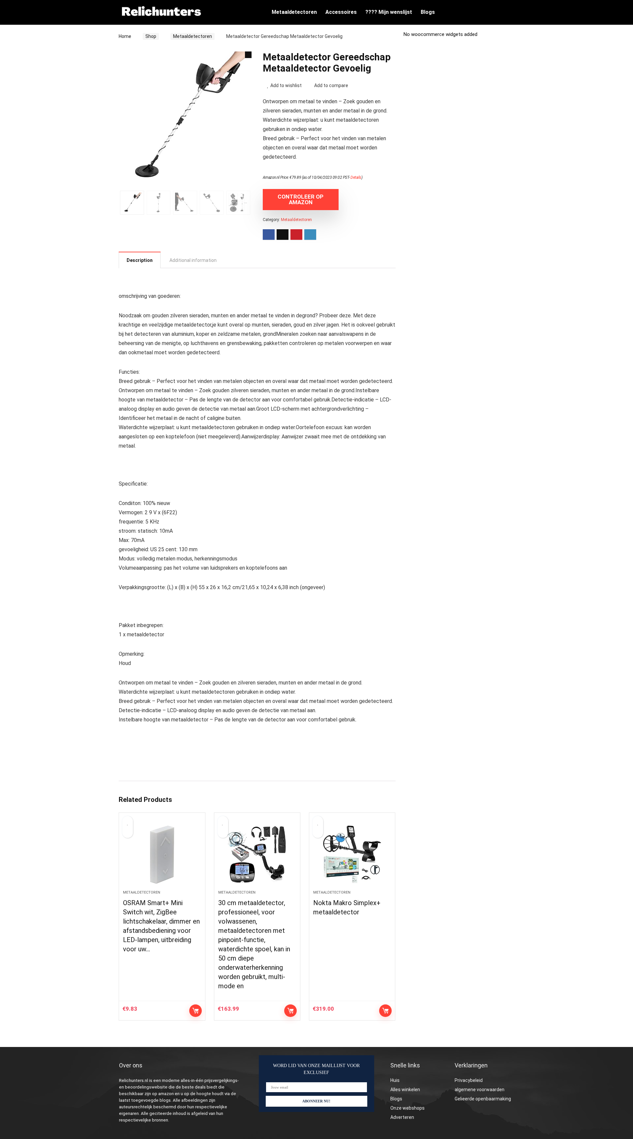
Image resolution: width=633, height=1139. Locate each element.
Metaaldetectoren (294, 12)
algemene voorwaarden (479, 1089)
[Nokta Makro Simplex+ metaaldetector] (352, 854)
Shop (150, 36)
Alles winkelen (405, 1089)
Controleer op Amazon (300, 199)
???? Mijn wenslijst (388, 12)
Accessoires (341, 12)
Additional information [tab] (193, 260)
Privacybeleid (469, 1080)
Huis (395, 1080)
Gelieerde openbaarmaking (483, 1098)
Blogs (428, 12)
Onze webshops (407, 1108)
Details (355, 177)
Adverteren (402, 1117)
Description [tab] (140, 260)
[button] (248, 54)
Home (125, 36)
